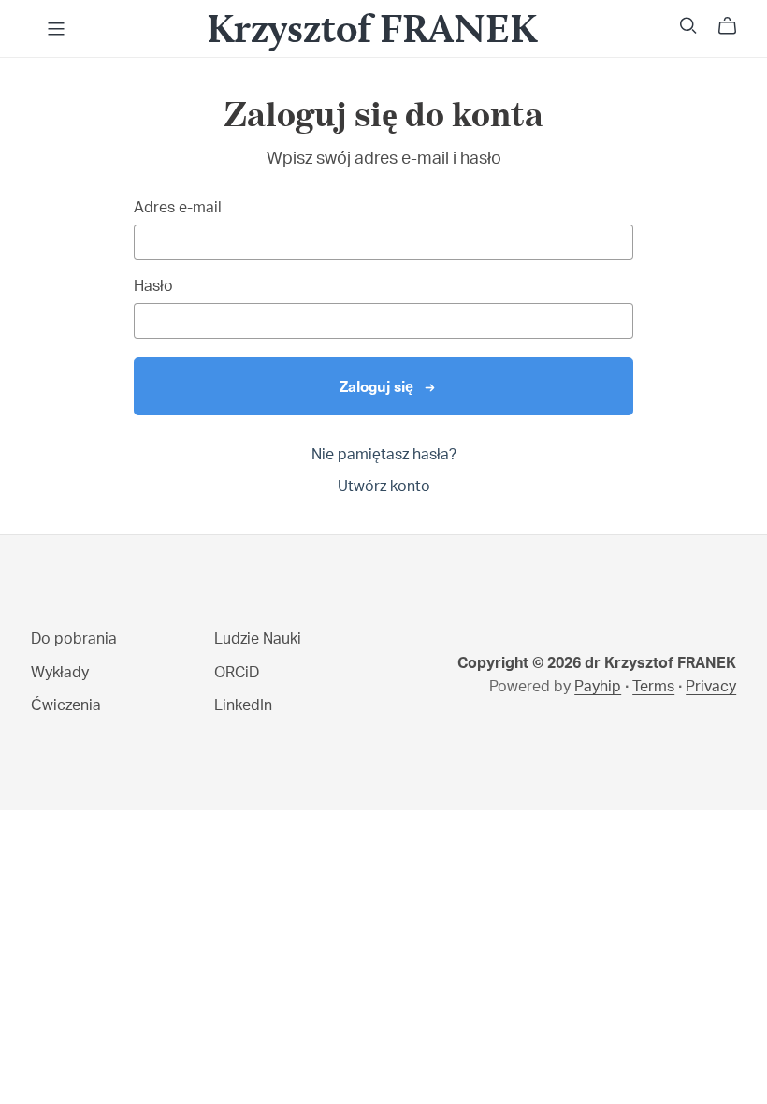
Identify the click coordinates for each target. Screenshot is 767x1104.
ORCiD (236, 672)
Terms (653, 686)
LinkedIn (243, 705)
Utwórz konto (384, 486)
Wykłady (60, 672)
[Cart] (735, 26)
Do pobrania (74, 639)
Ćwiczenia (66, 705)
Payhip (597, 686)
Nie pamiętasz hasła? (383, 454)
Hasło (153, 286)
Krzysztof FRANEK (372, 27)
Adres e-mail (178, 207)
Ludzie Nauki (257, 639)
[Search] (688, 26)
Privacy (711, 686)
